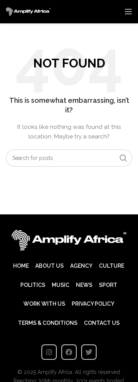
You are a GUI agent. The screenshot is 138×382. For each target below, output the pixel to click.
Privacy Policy (93, 304)
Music (60, 285)
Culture (111, 266)
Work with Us (44, 304)
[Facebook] (69, 352)
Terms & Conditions (47, 323)
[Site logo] (28, 11)
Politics (32, 285)
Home (21, 266)
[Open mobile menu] (128, 11)
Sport (108, 285)
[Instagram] (49, 352)
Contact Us (102, 323)
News (84, 285)
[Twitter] (89, 352)
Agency (81, 266)
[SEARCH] (123, 158)
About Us (49, 266)
